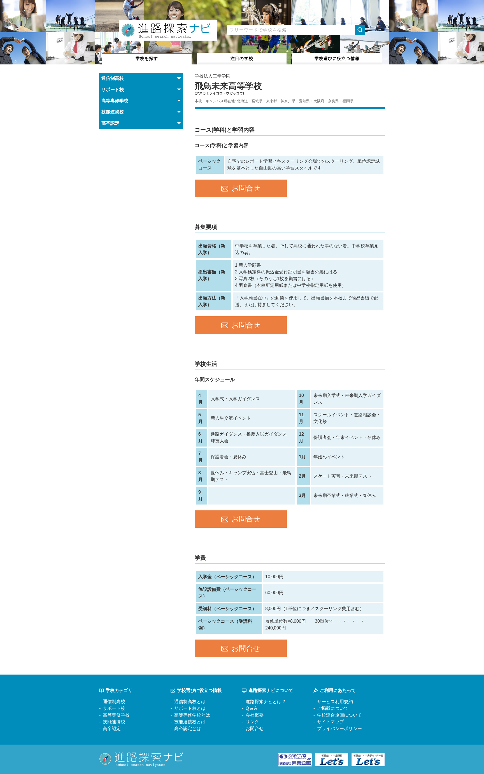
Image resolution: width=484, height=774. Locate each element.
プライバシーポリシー (339, 728)
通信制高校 (114, 701)
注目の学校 (242, 58)
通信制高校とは (190, 701)
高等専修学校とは (192, 715)
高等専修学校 (116, 715)
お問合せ (246, 188)
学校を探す (147, 58)
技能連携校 (114, 721)
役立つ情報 (337, 58)
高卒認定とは (187, 728)
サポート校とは (190, 708)
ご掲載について (332, 708)
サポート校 (114, 708)
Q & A (251, 708)
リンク (252, 721)
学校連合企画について (339, 715)
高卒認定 (112, 728)
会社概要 (255, 715)
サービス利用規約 (335, 701)
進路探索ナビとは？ (266, 701)
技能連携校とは (190, 721)
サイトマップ (330, 721)
